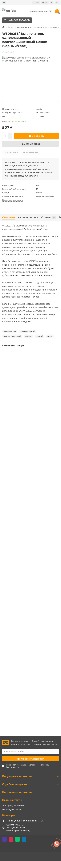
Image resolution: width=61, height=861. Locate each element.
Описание (8, 217)
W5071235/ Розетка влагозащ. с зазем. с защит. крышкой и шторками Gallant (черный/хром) (27, 386)
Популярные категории (17, 776)
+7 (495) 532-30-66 (38, 11)
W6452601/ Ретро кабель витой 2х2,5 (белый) (26, 617)
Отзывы (47, 217)
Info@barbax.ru (13, 809)
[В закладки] (56, 353)
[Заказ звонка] (57, 844)
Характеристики (28, 217)
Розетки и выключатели (20, 27)
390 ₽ (49, 172)
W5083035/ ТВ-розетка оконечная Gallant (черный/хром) (30, 463)
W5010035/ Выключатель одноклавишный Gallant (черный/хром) (29, 541)
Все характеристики (12, 200)
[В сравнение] (56, 359)
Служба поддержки (14, 784)
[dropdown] (4, 2)
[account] (57, 2)
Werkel (39, 109)
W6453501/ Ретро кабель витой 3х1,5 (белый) (26, 691)
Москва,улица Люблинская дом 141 (24, 821)
